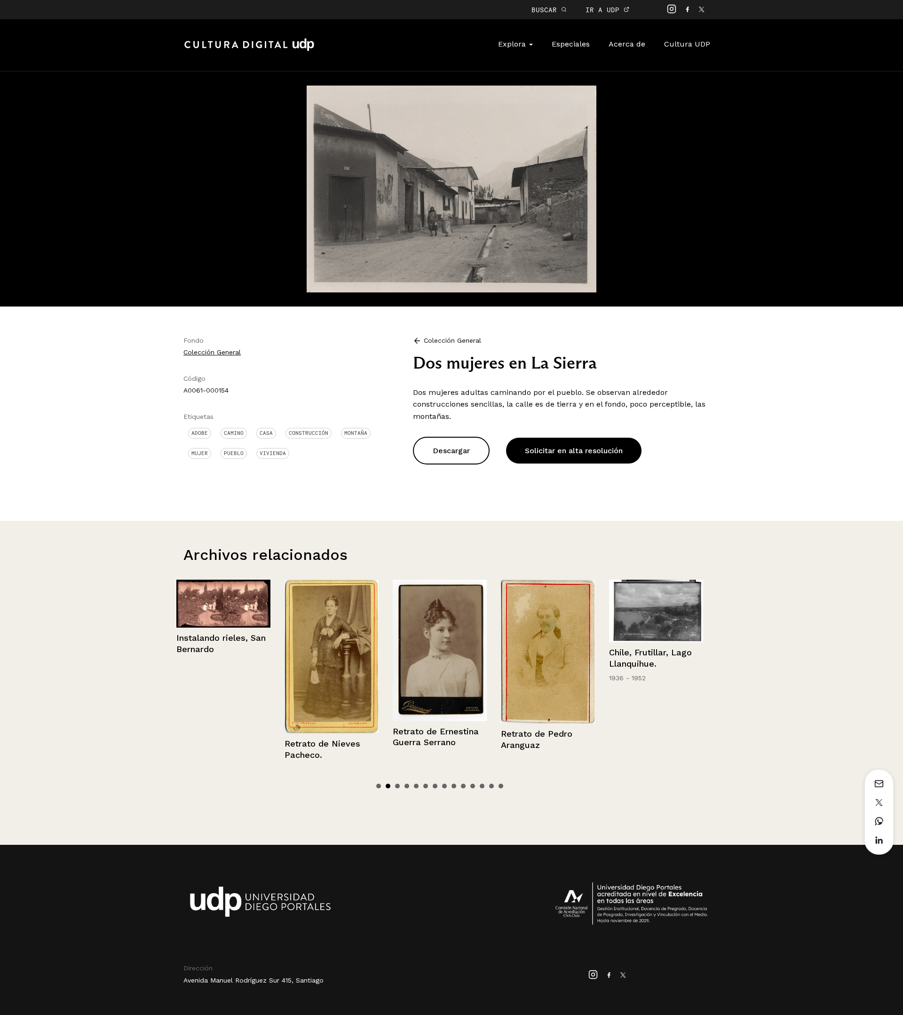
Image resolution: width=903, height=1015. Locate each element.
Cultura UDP (687, 43)
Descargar (451, 450)
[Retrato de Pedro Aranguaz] (440, 652)
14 (501, 786)
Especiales (571, 43)
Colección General (212, 352)
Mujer (199, 453)
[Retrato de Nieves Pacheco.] (224, 656)
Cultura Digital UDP (249, 50)
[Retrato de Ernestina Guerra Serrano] (332, 650)
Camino (234, 433)
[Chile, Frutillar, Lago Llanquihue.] (548, 611)
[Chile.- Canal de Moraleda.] (657, 611)
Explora (513, 43)
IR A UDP (605, 10)
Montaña (355, 433)
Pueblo (234, 453)
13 (491, 786)
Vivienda (273, 453)
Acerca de (627, 43)
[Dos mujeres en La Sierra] (452, 188)
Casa (266, 433)
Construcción (308, 433)
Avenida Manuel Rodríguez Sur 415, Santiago (253, 980)
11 (472, 786)
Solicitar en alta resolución (574, 450)
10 (463, 786)
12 (482, 786)
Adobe (199, 433)
